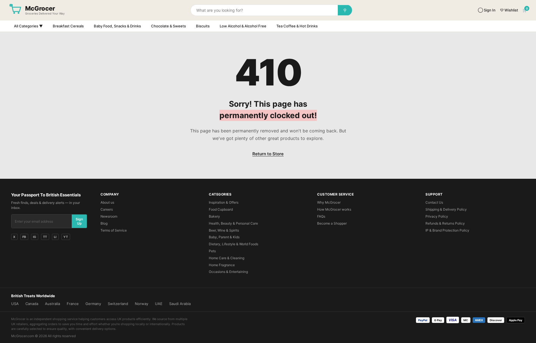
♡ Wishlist (509, 10)
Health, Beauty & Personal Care (233, 223)
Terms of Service (113, 230)
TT (45, 237)
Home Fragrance (222, 265)
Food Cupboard (221, 209)
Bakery (214, 216)
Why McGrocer (329, 202)
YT (65, 237)
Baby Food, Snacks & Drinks (117, 26)
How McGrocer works (334, 209)
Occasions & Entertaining (228, 272)
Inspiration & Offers (223, 202)
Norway (141, 303)
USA (15, 303)
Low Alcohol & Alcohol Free (243, 26)
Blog (103, 223)
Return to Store (268, 153)
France (73, 303)
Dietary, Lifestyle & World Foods (233, 244)
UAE (158, 303)
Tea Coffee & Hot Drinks (297, 26)
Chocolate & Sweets (168, 26)
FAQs (321, 216)
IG (34, 237)
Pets (212, 251)
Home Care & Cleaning (226, 258)
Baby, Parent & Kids (224, 237)
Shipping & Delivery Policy (446, 209)
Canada (31, 303)
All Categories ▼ (28, 26)
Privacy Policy (436, 216)
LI (55, 237)
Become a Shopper (332, 223)
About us (107, 202)
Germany (93, 303)
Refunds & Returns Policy (445, 223)
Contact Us (434, 202)
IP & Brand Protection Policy (447, 230)
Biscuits (203, 26)
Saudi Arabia (180, 303)
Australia (52, 303)
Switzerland (118, 303)
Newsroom (108, 216)
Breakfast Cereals (68, 26)
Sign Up (79, 221)
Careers (106, 209)
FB (24, 237)
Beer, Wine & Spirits (224, 230)
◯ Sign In (487, 10)
